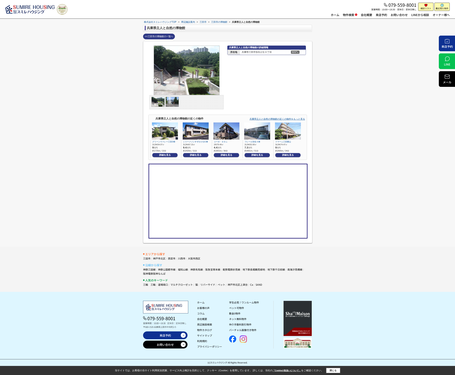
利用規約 (202, 341)
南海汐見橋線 (294, 269)
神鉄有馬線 (196, 269)
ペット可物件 (236, 308)
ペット (221, 284)
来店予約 (381, 15)
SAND (259, 284)
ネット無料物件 (238, 319)
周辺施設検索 (204, 324)
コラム (201, 313)
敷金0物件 (234, 313)
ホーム (335, 15)
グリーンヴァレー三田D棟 (163, 142)
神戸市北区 (159, 258)
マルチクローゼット (181, 284)
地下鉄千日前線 (276, 269)
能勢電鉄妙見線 (231, 269)
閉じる (333, 370)
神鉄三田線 (149, 269)
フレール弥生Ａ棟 (252, 142)
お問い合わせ (399, 15)
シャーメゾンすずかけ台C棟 (195, 142)
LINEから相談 (420, 15)
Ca (251, 284)
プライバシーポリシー (209, 346)
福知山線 (183, 269)
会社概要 (366, 15)
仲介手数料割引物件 (240, 324)
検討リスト (426, 8)
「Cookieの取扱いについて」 (287, 370)
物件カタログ (204, 330)
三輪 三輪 (149, 284)
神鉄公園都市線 (166, 269)
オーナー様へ (441, 15)
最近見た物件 (442, 8)
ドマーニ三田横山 (283, 142)
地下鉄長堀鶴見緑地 (254, 269)
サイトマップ (204, 335)
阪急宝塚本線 (212, 269)
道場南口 (163, 284)
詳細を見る (165, 155)
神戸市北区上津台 (238, 284)
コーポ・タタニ (221, 142)
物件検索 (348, 15)
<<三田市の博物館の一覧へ (159, 36)
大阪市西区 (194, 258)
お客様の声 (203, 308)
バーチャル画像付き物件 (242, 330)
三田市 (147, 258)
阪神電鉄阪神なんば (154, 273)
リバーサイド (207, 284)
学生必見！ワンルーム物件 (244, 302)
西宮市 (171, 258)
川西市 (181, 258)
